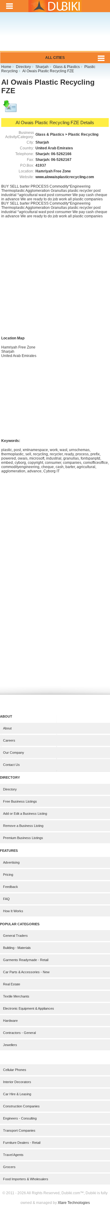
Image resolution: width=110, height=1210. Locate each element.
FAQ (6, 899)
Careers (9, 740)
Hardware (10, 1020)
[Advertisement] (55, 36)
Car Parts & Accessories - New (26, 972)
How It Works (13, 911)
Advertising (11, 862)
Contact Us (11, 764)
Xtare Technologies (74, 1203)
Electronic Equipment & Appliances (28, 1008)
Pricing (8, 874)
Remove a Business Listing (23, 826)
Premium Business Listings (23, 838)
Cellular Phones (14, 1070)
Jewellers (10, 1045)
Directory (10, 789)
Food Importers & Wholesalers (25, 1179)
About (7, 728)
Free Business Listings (20, 801)
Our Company (13, 752)
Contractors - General (19, 1033)
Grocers (9, 1167)
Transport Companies (19, 1130)
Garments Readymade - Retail (25, 960)
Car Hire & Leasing (17, 1094)
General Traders (15, 935)
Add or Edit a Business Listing (25, 813)
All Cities (55, 58)
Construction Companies (21, 1106)
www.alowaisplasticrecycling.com (64, 177)
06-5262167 (61, 160)
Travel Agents (13, 1155)
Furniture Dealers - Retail (21, 1142)
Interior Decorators (17, 1082)
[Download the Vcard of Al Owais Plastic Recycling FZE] (10, 109)
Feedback (10, 887)
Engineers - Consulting (20, 1118)
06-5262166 (61, 154)
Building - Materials (17, 948)
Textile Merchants (16, 996)
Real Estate (11, 984)
